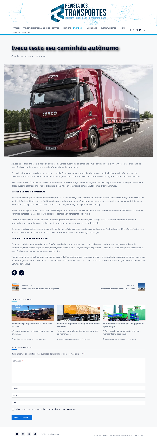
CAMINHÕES (77, 28)
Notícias (67, 28)
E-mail (16, 395)
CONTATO (55, 28)
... (20, 334)
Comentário (18, 361)
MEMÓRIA (16, 32)
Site (14, 403)
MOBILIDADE (92, 28)
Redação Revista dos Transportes (23, 56)
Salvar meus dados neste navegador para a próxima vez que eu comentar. (45, 409)
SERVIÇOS (26, 32)
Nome (16, 388)
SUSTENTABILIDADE (108, 28)
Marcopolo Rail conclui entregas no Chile (31, 28)
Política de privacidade (50, 434)
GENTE (122, 28)
